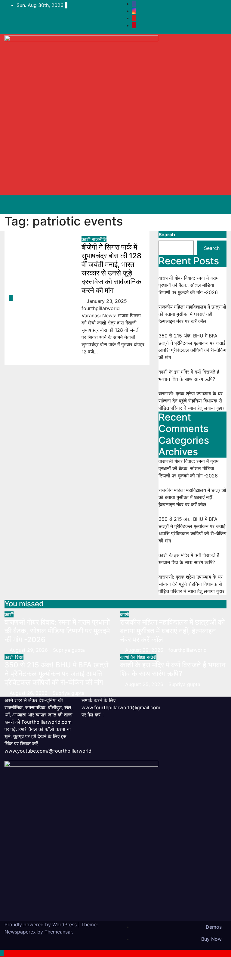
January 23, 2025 (107, 301)
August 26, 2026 (29, 693)
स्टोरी (151, 657)
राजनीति (99, 239)
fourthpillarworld (187, 650)
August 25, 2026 (145, 684)
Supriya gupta (69, 650)
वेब (134, 657)
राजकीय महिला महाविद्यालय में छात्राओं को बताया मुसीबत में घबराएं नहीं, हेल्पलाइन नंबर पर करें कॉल (192, 314)
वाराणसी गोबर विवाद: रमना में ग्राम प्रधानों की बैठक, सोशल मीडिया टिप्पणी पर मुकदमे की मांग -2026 (188, 285)
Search (167, 234)
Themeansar (58, 932)
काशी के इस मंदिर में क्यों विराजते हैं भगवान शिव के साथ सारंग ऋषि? (173, 669)
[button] (194, 205)
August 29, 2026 (29, 650)
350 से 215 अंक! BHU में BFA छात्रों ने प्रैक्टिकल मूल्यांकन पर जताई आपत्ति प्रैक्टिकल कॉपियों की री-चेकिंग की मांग (56, 673)
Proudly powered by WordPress (41, 924)
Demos (214, 927)
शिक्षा (19, 657)
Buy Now (211, 939)
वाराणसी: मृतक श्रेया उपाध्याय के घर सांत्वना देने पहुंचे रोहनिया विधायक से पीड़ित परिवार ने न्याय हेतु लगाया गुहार (191, 400)
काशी (87, 239)
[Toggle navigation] (215, 204)
